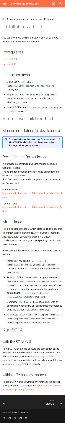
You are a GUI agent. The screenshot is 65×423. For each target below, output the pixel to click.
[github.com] (9, 418)
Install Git (12, 59)
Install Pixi (12, 64)
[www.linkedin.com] (20, 418)
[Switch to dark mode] (53, 4)
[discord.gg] (26, 418)
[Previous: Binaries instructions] (4, 403)
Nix (4, 228)
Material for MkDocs (20, 412)
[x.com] (15, 418)
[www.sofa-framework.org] (4, 418)
